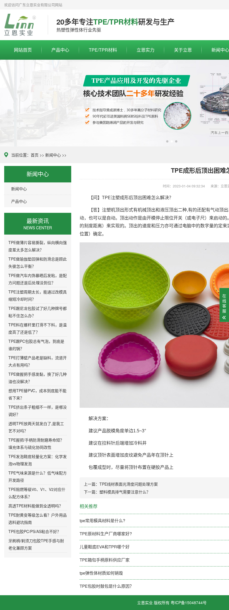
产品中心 (60, 50)
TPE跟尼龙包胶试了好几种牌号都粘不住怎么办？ (37, 311)
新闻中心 (53, 155)
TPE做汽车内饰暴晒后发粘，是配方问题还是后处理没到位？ (37, 279)
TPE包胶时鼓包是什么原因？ (107, 586)
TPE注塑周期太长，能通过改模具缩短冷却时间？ (37, 295)
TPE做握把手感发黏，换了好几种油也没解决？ (37, 377)
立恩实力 (145, 50)
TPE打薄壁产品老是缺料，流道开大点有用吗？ (37, 361)
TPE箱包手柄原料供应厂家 (105, 560)
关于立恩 (183, 50)
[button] (167, 141)
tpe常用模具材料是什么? (102, 520)
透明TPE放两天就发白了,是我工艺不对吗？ (36, 427)
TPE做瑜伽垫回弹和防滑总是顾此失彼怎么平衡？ (37, 262)
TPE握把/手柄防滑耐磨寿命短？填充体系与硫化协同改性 (36, 443)
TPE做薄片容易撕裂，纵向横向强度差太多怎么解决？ (37, 246)
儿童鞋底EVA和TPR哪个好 (105, 546)
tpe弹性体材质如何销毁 (101, 573)
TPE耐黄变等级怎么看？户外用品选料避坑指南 (37, 518)
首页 (35, 155)
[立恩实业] (21, 25)
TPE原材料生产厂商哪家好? (106, 533)
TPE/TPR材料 (103, 50)
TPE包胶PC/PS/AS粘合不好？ (34, 531)
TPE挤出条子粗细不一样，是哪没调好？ (37, 410)
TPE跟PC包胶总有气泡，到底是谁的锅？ (36, 344)
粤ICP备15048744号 (189, 602)
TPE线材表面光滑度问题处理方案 (128, 484)
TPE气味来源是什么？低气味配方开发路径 (37, 476)
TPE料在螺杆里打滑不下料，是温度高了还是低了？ (37, 328)
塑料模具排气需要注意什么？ (124, 492)
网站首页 (23, 50)
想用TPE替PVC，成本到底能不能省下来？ (37, 394)
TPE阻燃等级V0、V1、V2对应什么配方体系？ (36, 492)
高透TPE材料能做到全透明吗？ (35, 505)
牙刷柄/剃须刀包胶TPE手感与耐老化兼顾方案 (36, 544)
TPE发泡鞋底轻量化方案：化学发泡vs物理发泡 (37, 460)
